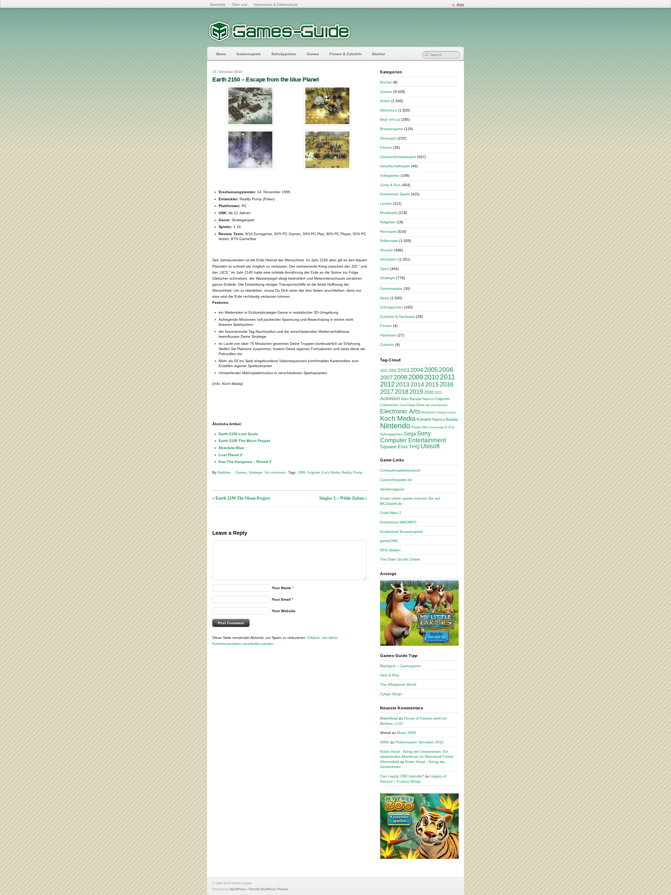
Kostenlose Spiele (395, 194)
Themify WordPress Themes (268, 889)
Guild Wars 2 (390, 513)
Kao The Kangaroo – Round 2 (245, 462)
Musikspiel (388, 213)
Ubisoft (430, 446)
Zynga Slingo (391, 694)
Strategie (255, 472)
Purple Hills (419, 427)
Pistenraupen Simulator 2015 (419, 742)
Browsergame (391, 129)
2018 (401, 391)
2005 (431, 369)
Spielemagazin (392, 489)
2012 (387, 384)
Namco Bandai (445, 419)
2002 (392, 370)
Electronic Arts (400, 411)
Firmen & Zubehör (345, 54)
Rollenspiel (389, 241)
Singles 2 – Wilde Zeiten (343, 498)
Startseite (217, 4)
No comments (275, 472)
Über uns (239, 4)
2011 (447, 377)
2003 (403, 370)
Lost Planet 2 (230, 455)
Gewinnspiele (248, 54)
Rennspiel (388, 231)
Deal (403, 405)
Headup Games (446, 412)
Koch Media (331, 472)
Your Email (281, 599)
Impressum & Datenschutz (275, 4)
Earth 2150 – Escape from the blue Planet (265, 79)
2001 (383, 371)
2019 (416, 391)
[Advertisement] (255, 404)
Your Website (283, 611)
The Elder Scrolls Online (400, 559)
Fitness (386, 147)
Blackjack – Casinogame (400, 666)
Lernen (386, 203)
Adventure (388, 110)
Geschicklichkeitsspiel (398, 157)
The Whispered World (398, 684)
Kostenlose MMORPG (398, 522)
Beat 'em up (390, 119)
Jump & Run (390, 185)
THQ (414, 446)
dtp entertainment (437, 405)
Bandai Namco (422, 399)
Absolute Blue (231, 448)
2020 (429, 392)
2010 (431, 377)
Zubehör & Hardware (397, 316)
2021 (438, 393)
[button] (250, 106)
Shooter (386, 250)
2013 (402, 384)
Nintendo (395, 425)
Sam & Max (389, 675)
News (221, 54)
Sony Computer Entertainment (413, 437)
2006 (446, 369)
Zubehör (387, 344)
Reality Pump (352, 472)
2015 (432, 384)
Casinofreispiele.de (396, 480)
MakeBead (389, 718)
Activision (390, 398)
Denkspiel (388, 138)
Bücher (378, 54)
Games (313, 54)
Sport (384, 269)
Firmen (386, 326)
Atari (405, 399)
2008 (400, 377)
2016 (446, 384)
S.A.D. (450, 427)
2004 (416, 370)
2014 (417, 384)
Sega (410, 434)
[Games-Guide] (279, 41)
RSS (460, 5)
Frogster (313, 472)
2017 (387, 391)
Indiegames (389, 175)
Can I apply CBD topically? (402, 776)
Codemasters (389, 405)
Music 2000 (406, 733)
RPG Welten (390, 550)
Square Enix (394, 446)
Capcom (442, 399)
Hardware (388, 335)
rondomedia (436, 427)
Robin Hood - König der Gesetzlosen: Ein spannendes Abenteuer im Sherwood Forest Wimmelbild (416, 756)
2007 (386, 377)
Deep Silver (416, 405)
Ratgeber (388, 222)
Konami (423, 419)
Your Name (281, 588)
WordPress (238, 889)
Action (385, 101)
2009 (415, 377)
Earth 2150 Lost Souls (238, 434)
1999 (301, 472)
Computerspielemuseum (400, 470)
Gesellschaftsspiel (395, 166)
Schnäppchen (283, 54)
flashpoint (428, 412)
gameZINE (389, 541)
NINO (384, 742)
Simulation (388, 259)
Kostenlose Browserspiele (401, 531)
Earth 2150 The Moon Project (244, 441)
